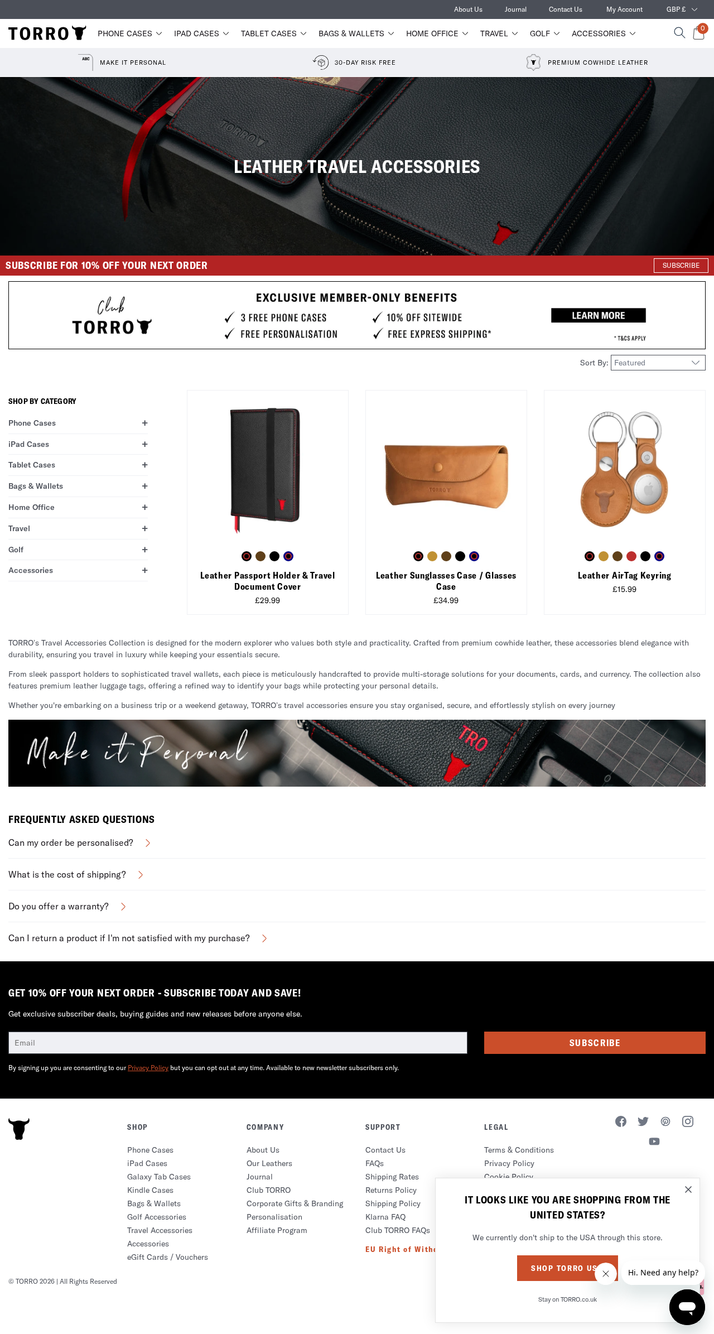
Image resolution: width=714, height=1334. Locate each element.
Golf (540, 33)
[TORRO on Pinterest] (665, 1123)
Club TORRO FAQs (397, 1230)
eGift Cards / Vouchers (167, 1257)
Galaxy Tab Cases (159, 1177)
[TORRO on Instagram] (687, 1123)
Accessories (599, 33)
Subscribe (595, 1042)
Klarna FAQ (385, 1217)
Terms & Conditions (519, 1150)
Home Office (432, 33)
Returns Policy (391, 1190)
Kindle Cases (150, 1190)
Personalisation (274, 1217)
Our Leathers (269, 1163)
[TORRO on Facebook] (620, 1123)
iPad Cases (196, 33)
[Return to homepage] (47, 33)
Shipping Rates (392, 1177)
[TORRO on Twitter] (643, 1123)
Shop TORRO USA (567, 1268)
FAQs (374, 1163)
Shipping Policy (393, 1203)
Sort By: (595, 363)
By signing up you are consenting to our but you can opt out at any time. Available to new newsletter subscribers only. (203, 1067)
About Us (468, 9)
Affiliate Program (277, 1230)
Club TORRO (269, 1190)
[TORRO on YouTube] (654, 1143)
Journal (516, 9)
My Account (624, 9)
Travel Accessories (159, 1230)
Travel (494, 33)
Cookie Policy (508, 1177)
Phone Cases (125, 33)
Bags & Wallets (351, 33)
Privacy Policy (148, 1067)
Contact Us (565, 9)
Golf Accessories (156, 1217)
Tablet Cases (269, 33)
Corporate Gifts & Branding (295, 1203)
